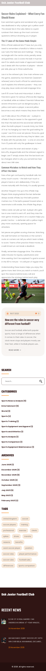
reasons (6, 542)
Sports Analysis (10, 437)
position (29, 548)
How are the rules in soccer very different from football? (22, 322)
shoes (16, 536)
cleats (34, 530)
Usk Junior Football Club (15, 3)
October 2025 (9, 480)
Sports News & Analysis (13, 401)
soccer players (9, 524)
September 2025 (10, 485)
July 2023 (7, 490)
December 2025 (10, 470)
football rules (24, 560)
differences (8, 565)
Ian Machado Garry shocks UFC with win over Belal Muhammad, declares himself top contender (25, 640)
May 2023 (7, 495)
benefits (19, 542)
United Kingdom (10, 519)
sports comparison (27, 565)
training (24, 524)
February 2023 (9, 500)
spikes (5, 536)
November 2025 (10, 475)
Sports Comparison (11, 442)
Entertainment (10, 406)
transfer (27, 536)
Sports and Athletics (12, 431)
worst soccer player (11, 548)
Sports (6, 416)
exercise (22, 530)
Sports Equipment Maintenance (17, 447)
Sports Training (10, 421)
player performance (27, 554)
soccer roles (8, 554)
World (5, 411)
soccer (25, 519)
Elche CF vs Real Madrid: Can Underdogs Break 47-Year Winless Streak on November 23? (23, 621)
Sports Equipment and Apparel (17, 426)
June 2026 (7, 464)
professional (8, 530)
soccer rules (8, 560)
